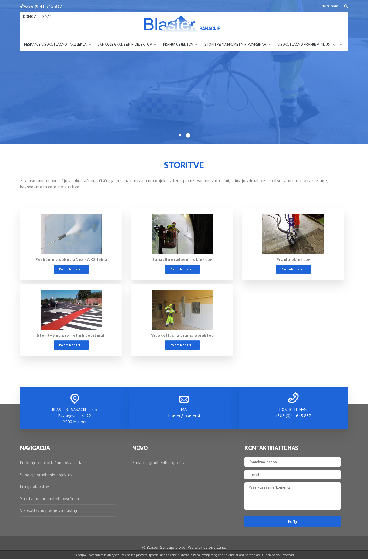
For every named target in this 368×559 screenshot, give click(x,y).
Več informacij (285, 555)
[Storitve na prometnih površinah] (71, 309)
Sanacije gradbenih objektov (46, 474)
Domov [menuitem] (29, 16)
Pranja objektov (34, 486)
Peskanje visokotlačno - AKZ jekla (51, 462)
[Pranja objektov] (293, 233)
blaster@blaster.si (184, 415)
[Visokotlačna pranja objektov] (182, 309)
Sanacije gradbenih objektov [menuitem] (125, 44)
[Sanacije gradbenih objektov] (182, 233)
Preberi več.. (184, 119)
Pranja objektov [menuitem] (178, 44)
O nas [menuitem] (46, 16)
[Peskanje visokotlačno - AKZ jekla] (71, 233)
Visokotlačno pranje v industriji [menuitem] (307, 44)
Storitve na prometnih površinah (49, 498)
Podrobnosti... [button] (71, 269)
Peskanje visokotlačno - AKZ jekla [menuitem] (55, 44)
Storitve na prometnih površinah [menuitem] (235, 44)
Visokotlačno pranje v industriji (48, 510)
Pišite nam (329, 6)
